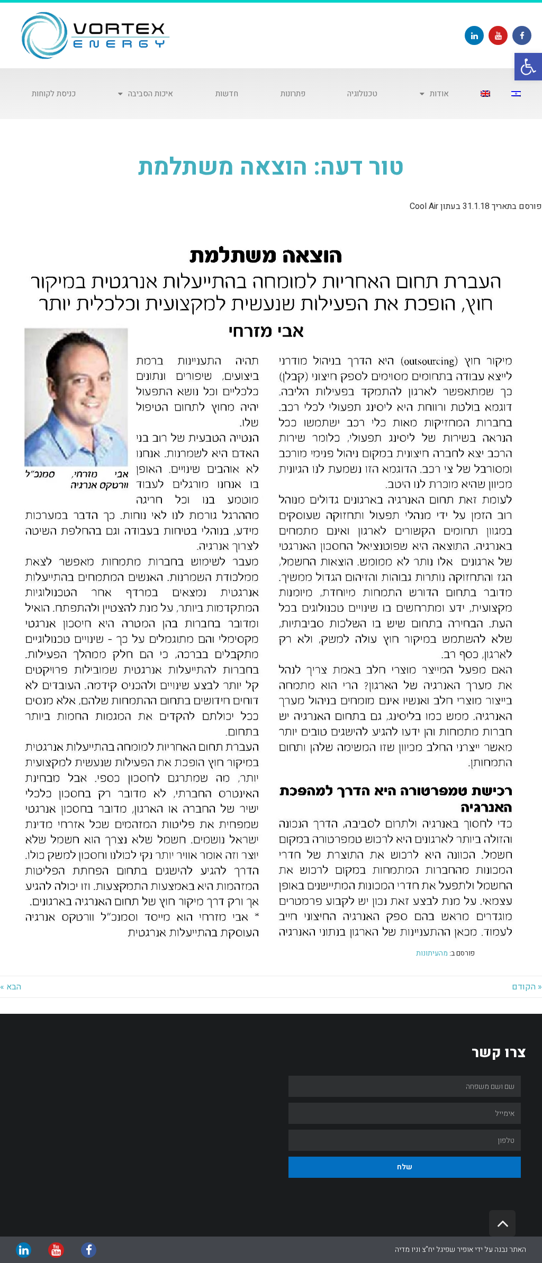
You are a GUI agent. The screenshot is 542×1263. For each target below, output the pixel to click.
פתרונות (293, 93)
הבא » (10, 986)
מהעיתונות (432, 953)
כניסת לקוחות (54, 93)
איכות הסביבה (150, 93)
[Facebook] (521, 35)
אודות (439, 93)
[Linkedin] (474, 35)
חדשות (226, 93)
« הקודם (527, 986)
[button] (528, 66)
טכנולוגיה (362, 93)
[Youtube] (498, 35)
